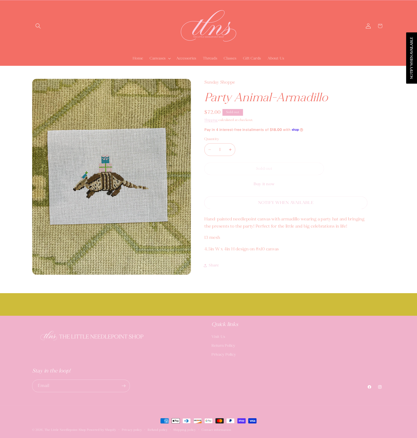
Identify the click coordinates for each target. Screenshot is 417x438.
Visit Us (218, 336)
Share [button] (214, 265)
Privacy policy (132, 430)
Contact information (216, 430)
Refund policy (158, 430)
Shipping (211, 120)
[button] (38, 26)
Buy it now (264, 184)
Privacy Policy (224, 354)
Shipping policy (184, 430)
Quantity (211, 139)
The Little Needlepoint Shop (65, 430)
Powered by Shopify (101, 430)
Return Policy (223, 345)
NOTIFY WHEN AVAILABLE (286, 202)
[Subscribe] (124, 386)
